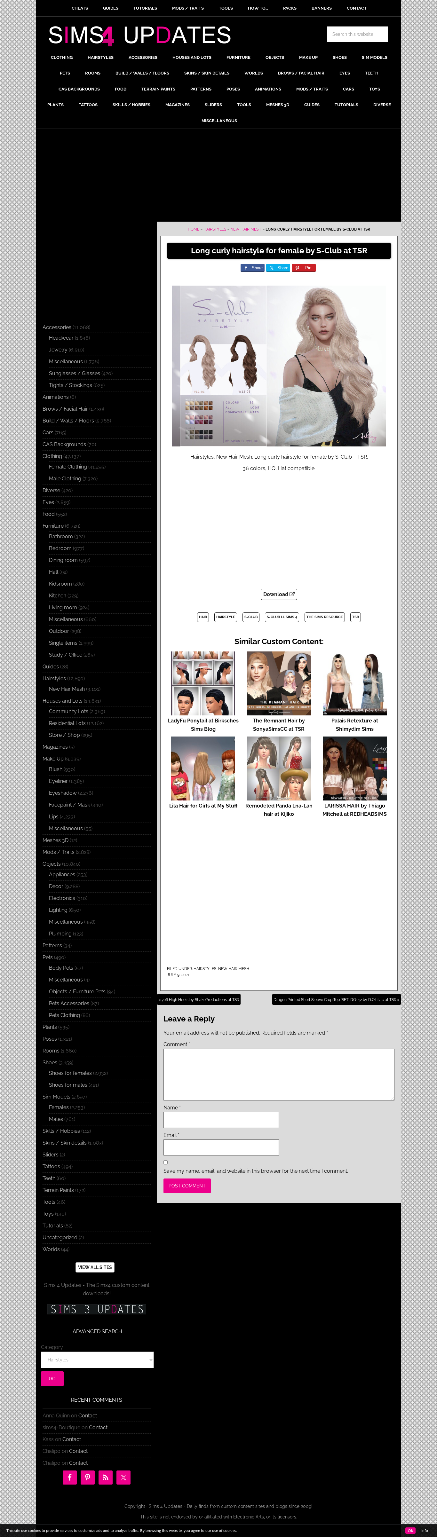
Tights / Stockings (70, 385)
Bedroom (60, 548)
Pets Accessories (69, 1003)
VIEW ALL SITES (95, 1267)
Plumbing (60, 934)
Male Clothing (65, 479)
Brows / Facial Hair (65, 409)
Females (59, 1107)
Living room (63, 607)
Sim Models (56, 1097)
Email (171, 1135)
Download (276, 594)
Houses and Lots (63, 701)
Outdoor (59, 631)
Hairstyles (214, 229)
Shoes (50, 1063)
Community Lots (68, 711)
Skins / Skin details (65, 1143)
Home (193, 229)
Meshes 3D (55, 840)
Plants (50, 1027)
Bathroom (61, 536)
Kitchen (57, 596)
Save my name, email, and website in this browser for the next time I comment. (255, 1171)
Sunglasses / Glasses (74, 373)
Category (52, 1347)
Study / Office (65, 655)
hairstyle (225, 617)
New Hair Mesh (245, 229)
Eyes (48, 502)
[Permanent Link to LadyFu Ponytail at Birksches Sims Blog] (203, 712)
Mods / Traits (59, 852)
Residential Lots (67, 723)
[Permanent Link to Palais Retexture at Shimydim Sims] (355, 712)
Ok (410, 1531)
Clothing (52, 456)
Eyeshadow (63, 793)
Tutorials (53, 1226)
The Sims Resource (324, 617)
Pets (48, 957)
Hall (53, 572)
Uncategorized (60, 1237)
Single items (63, 643)
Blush (55, 769)
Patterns (52, 945)
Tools (49, 1202)
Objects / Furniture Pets (77, 992)
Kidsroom (60, 584)
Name (172, 1108)
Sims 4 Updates (143, 37)
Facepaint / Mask (69, 805)
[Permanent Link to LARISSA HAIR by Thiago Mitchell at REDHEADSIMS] (355, 797)
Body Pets (61, 968)
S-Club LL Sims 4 (282, 617)
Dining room (63, 560)
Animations (56, 397)
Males (56, 1119)
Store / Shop (64, 735)
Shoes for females (70, 1073)
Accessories (57, 327)
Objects (52, 864)
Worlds (51, 1249)
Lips (54, 817)
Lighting (58, 910)
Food (49, 514)
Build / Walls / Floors (68, 421)
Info (424, 1531)
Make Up (53, 759)
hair (203, 617)
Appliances (62, 874)
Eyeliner (58, 781)
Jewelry (58, 350)
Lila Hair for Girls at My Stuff (203, 806)
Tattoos (51, 1166)
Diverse (51, 490)
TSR (355, 617)
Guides (51, 667)
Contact (87, 1416)
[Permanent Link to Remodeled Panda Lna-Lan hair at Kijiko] (279, 797)
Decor (56, 886)
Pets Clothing (64, 1015)
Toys (48, 1214)
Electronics (62, 898)
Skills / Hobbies (61, 1131)
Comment (176, 1044)
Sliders (51, 1155)
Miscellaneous (66, 362)
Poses (50, 1039)
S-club (251, 617)
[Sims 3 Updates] (97, 1309)
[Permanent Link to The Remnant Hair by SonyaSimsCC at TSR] (279, 712)
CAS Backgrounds (64, 444)
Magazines (55, 747)
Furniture (53, 526)
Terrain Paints (58, 1190)
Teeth (49, 1178)
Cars (48, 433)
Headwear (61, 338)
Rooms (51, 1051)
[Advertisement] (218, 177)
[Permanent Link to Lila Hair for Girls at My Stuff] (203, 797)
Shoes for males (68, 1085)
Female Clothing (68, 467)
